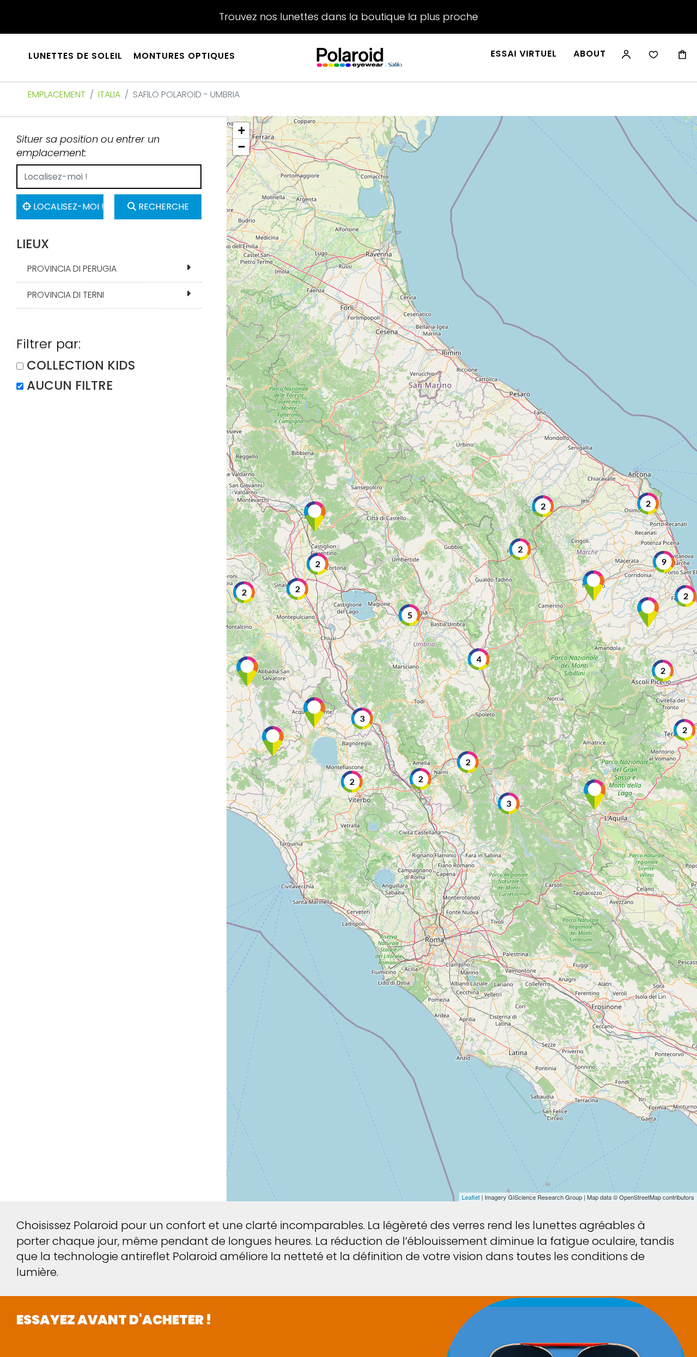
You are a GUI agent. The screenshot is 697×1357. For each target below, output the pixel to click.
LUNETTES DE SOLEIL (75, 56)
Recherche (162, 206)
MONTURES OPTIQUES (184, 56)
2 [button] (648, 504)
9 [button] (664, 562)
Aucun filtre (70, 386)
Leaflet (471, 1197)
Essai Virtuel (524, 54)
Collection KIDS (81, 365)
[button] (593, 585)
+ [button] (241, 130)
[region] (462, 658)
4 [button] (478, 659)
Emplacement (56, 94)
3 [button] (508, 804)
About (589, 54)
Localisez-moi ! (67, 206)
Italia (109, 94)
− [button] (241, 146)
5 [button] (409, 615)
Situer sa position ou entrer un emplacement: (88, 146)
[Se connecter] (625, 60)
